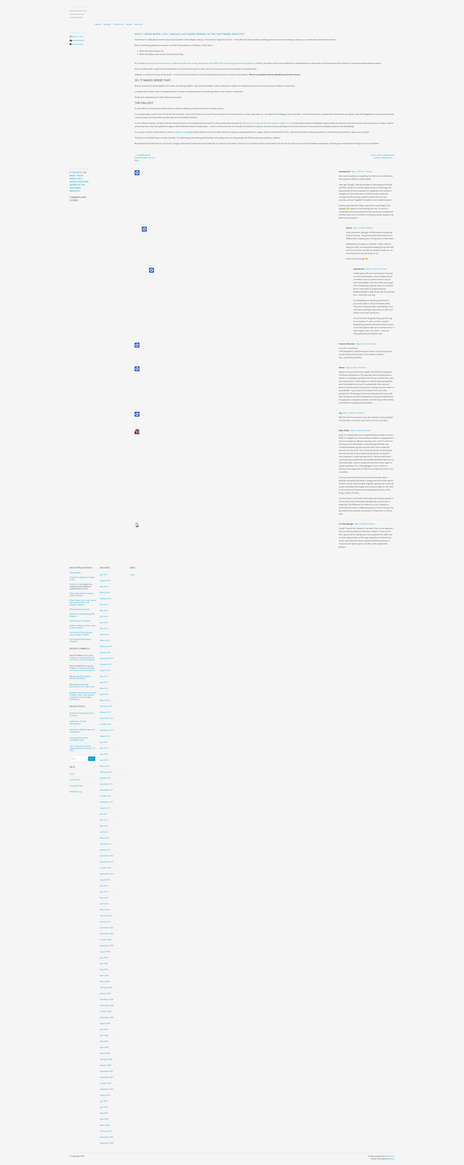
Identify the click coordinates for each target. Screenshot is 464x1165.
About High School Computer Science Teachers (82, 594)
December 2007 (106, 1071)
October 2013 (105, 664)
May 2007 (104, 1113)
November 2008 (106, 1005)
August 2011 (105, 808)
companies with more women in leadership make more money (171, 63)
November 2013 (106, 658)
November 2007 (106, 1077)
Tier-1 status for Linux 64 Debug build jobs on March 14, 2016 (82, 748)
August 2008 (105, 1023)
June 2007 (104, 1107)
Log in (72, 773)
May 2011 (104, 826)
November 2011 (106, 790)
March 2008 (105, 1053)
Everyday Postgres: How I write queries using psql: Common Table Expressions (83, 695)
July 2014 (104, 616)
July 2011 (104, 814)
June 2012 (104, 748)
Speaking (107, 24)
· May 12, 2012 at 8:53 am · (356, 367)
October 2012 (105, 724)
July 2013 (104, 676)
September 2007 (107, 1089)
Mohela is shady (76, 584)
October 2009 (105, 939)
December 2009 (106, 927)
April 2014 (104, 634)
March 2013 (105, 700)
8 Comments (77, 44)
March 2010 (105, 909)
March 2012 (105, 766)
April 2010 (104, 903)
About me (138, 24)
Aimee (349, 228)
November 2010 (106, 862)
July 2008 (104, 1029)
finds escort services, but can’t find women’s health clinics (266, 123)
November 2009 (106, 933)
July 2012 (104, 742)
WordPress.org (76, 791)
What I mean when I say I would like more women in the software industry (83, 602)
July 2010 (104, 886)
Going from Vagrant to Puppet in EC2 (82, 578)
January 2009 (105, 993)
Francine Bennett (347, 344)
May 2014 (104, 628)
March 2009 (105, 981)
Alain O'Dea (344, 430)
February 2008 (106, 1059)
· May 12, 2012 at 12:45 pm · (376, 269)
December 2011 (106, 784)
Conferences (118, 24)
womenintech (78, 40)
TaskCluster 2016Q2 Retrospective (78, 722)
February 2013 (106, 706)
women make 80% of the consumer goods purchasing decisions (228, 63)
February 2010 (106, 915)
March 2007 (105, 1125)
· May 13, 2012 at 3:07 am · (365, 524)
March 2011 (105, 838)
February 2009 (106, 987)
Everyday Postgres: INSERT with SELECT (80, 677)
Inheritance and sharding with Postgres (82, 615)
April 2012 (104, 760)
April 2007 (104, 1119)
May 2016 (104, 586)
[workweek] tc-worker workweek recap (79, 739)
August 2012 (105, 736)
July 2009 (104, 957)
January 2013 (105, 712)
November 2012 (106, 718)
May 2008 (104, 1041)
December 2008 (106, 999)
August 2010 (105, 879)
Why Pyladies (75, 572)
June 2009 (104, 963)
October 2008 (105, 1011)
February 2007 (106, 1131)
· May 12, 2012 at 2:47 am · (366, 344)
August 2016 (105, 580)
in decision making (180, 132)
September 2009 (107, 945)
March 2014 (105, 640)
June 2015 (104, 604)
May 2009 (104, 969)
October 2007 (105, 1083)
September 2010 (107, 874)
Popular (98, 24)
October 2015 (105, 598)
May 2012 (104, 754)
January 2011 (105, 850)
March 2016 (105, 592)
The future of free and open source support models (81, 633)
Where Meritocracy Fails (80, 609)
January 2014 (105, 652)
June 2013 (104, 682)
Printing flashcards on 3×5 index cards (82, 685)
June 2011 (104, 820)
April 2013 (104, 694)
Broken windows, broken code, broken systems (82, 626)
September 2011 (107, 802)
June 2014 (104, 622)
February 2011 (106, 844)
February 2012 (106, 772)
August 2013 (105, 670)
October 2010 (105, 867)
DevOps (129, 24)
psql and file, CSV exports (80, 621)
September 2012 (107, 730)
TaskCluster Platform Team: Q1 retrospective (82, 730)
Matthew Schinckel (77, 692)
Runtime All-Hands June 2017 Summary (82, 714)
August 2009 (105, 951)
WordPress (389, 1156)
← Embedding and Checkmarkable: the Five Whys (145, 158)
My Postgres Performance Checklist (80, 640)
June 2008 (104, 1035)
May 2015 (104, 610)
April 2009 (104, 975)
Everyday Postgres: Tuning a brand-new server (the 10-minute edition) (82, 657)
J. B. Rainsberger (346, 524)
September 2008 (107, 1017)
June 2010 (104, 891)
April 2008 (104, 1047)
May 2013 (104, 688)
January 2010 (105, 921)
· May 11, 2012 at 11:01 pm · (362, 171)
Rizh (392, 1158)
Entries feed (74, 779)
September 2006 (107, 1143)
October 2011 (105, 796)
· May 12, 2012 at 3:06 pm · (361, 430)
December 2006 (106, 1137)
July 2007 (104, 1101)
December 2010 (106, 856)
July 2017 (104, 574)
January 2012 (105, 778)
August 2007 (105, 1095)
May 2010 (104, 897)
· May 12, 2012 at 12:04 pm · (353, 413)
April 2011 (104, 832)
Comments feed (76, 785)
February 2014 (106, 646)
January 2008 (105, 1065)
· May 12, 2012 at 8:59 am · (363, 228)
